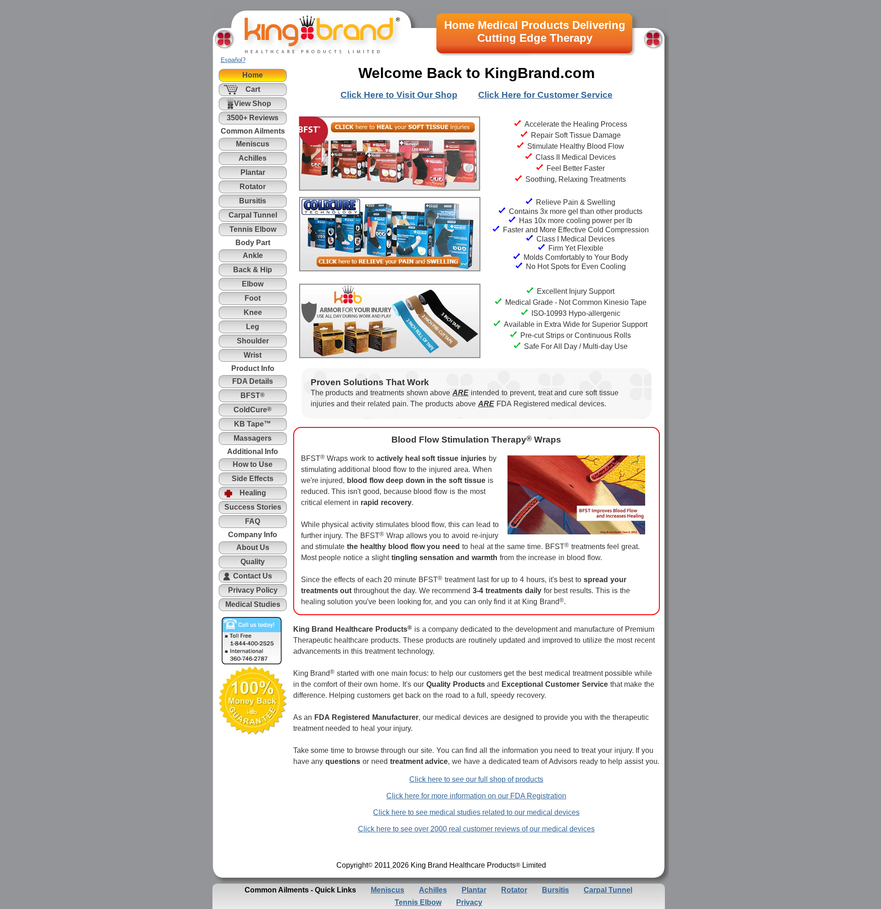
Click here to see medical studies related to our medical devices (476, 812)
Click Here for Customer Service (545, 95)
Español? (233, 59)
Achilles (433, 890)
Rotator (514, 890)
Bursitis (555, 890)
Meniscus (387, 890)
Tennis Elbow (418, 902)
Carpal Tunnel (608, 890)
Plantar (474, 890)
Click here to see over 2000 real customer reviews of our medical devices (476, 829)
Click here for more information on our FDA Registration (476, 796)
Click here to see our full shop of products (476, 779)
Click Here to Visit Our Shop (398, 95)
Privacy (469, 902)
